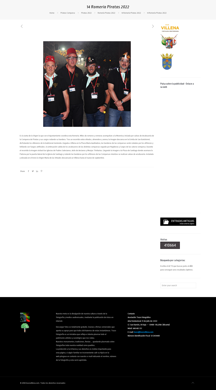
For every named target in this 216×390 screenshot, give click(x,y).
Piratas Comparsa (68, 13)
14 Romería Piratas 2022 (131, 13)
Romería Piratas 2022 (106, 13)
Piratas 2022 (86, 13)
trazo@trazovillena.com (143, 332)
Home (52, 13)
